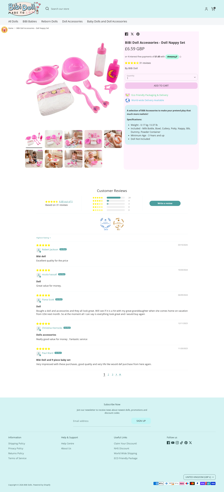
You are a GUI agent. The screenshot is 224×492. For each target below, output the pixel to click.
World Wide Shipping (125, 453)
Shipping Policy (16, 443)
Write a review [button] (165, 203)
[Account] (206, 9)
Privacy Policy (15, 448)
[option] (73, 80)
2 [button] (108, 374)
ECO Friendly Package (125, 458)
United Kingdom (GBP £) (198, 477)
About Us (66, 448)
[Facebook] (168, 442)
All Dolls (13, 21)
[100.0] (105, 223)
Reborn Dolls (49, 21)
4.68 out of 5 (66, 201)
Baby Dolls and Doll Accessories (107, 21)
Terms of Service (17, 458)
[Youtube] (172, 442)
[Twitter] (190, 442)
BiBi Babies (30, 21)
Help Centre (67, 443)
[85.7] (118, 223)
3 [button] (112, 374)
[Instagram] (177, 442)
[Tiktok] (181, 442)
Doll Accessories (72, 21)
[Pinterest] (186, 442)
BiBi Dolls (28, 485)
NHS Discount (121, 448)
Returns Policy (16, 453)
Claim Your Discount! (125, 443)
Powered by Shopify (41, 485)
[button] (132, 62)
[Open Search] (47, 8)
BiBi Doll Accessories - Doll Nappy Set (32, 28)
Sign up (141, 420)
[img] (43, 245)
